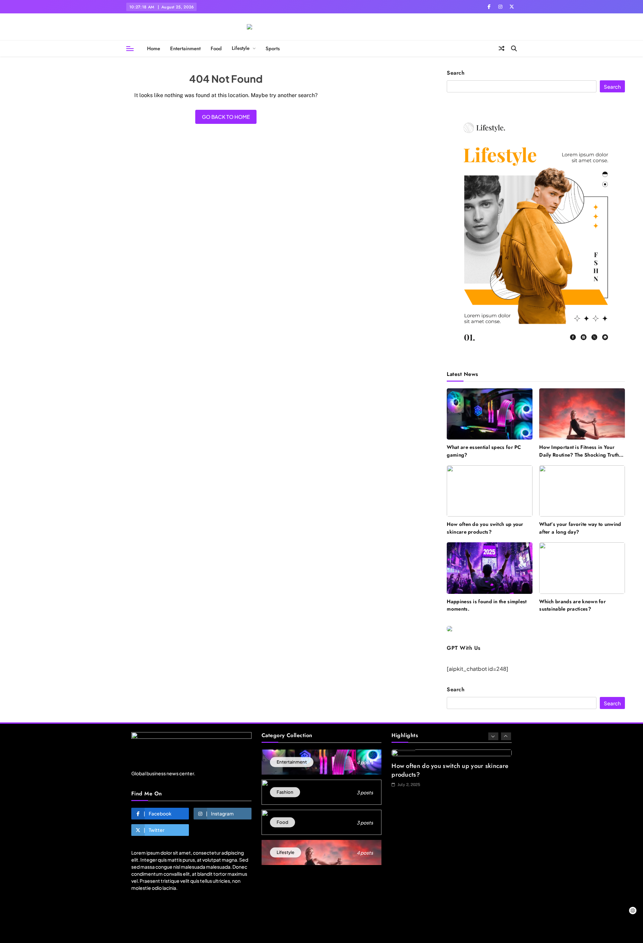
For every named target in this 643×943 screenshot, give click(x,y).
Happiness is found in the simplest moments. (486, 605)
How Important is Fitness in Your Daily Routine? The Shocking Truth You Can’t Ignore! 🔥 (579, 455)
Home (153, 48)
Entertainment (185, 48)
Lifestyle (240, 48)
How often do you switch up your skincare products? (485, 528)
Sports (273, 48)
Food (216, 48)
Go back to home (226, 116)
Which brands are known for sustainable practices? (572, 605)
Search (456, 73)
